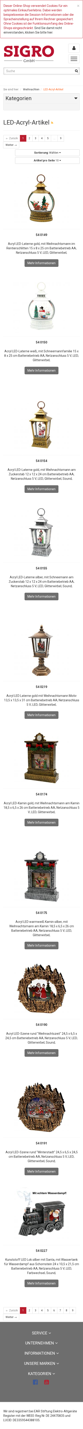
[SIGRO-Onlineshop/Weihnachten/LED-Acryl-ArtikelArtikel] (52, 122)
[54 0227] (41, 1214)
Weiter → (11, 145)
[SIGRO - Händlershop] (29, 53)
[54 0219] (41, 650)
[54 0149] (41, 198)
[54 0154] (41, 424)
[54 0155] (41, 532)
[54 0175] (41, 876)
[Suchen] (76, 70)
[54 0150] (41, 306)
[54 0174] (41, 758)
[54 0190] (41, 988)
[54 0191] (41, 1107)
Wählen (46, 152)
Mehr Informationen (41, 263)
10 (46, 160)
